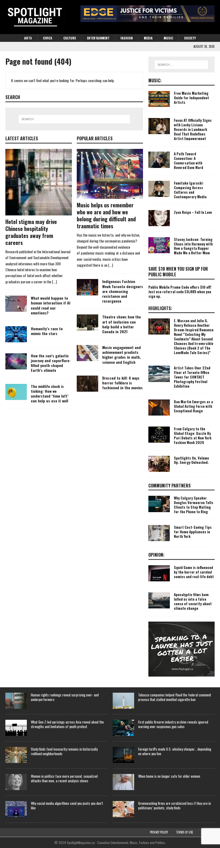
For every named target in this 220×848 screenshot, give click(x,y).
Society (190, 38)
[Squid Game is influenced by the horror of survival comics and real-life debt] (159, 573)
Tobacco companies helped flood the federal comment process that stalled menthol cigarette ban (174, 697)
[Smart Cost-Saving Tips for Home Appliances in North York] (159, 533)
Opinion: (156, 555)
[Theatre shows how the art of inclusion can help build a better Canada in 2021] (87, 322)
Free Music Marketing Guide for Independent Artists (191, 97)
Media (148, 38)
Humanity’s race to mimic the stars (47, 331)
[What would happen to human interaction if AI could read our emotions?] (16, 304)
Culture (69, 38)
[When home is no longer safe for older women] (123, 782)
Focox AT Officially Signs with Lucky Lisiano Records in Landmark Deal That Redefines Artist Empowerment (193, 129)
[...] (54, 281)
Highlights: (160, 308)
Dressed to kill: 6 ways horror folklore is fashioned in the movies (122, 382)
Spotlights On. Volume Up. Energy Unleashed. (191, 460)
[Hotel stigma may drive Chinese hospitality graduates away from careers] (38, 182)
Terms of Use (184, 832)
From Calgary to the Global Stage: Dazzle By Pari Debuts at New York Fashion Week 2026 (192, 435)
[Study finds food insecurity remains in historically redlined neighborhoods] (16, 755)
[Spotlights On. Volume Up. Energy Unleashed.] (159, 464)
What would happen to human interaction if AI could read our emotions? (50, 305)
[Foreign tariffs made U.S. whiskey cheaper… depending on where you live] (123, 755)
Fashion (126, 38)
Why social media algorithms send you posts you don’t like (67, 805)
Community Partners (169, 485)
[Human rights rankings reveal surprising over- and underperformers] (16, 701)
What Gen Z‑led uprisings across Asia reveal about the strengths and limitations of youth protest (67, 724)
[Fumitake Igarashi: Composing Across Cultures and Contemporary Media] (159, 189)
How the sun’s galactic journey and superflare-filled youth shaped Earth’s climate (51, 363)
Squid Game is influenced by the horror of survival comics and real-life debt (194, 572)
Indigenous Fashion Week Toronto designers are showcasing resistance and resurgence (122, 291)
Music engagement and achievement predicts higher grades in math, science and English (121, 354)
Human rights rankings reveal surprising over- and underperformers (65, 697)
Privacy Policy (159, 832)
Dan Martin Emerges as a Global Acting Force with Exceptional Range (193, 406)
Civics (47, 38)
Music (168, 38)
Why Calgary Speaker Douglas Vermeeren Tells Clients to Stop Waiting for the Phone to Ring (193, 504)
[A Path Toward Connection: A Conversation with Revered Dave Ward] (159, 160)
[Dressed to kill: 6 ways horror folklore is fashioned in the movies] (87, 384)
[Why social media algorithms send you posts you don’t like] (16, 809)
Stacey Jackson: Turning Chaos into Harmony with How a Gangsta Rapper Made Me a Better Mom (193, 246)
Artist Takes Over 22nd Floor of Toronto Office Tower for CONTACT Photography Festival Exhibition (192, 377)
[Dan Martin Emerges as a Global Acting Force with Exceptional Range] (159, 407)
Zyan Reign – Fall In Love (193, 212)
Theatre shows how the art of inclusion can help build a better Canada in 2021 (121, 324)
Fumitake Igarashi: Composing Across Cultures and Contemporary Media (190, 189)
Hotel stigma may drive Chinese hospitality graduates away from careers (31, 232)
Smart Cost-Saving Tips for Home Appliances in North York (193, 531)
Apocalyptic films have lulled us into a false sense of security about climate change (193, 601)
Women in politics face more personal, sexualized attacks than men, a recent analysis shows (64, 778)
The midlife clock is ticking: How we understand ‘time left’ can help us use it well (49, 393)
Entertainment (98, 38)
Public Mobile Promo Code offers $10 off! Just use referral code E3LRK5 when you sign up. (179, 291)
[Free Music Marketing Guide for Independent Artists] (159, 99)
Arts (28, 38)
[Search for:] (74, 119)
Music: (155, 80)
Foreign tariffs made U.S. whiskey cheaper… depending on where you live (174, 751)
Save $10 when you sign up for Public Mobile (178, 272)
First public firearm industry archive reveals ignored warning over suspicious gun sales (173, 724)
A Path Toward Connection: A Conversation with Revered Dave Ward (188, 160)
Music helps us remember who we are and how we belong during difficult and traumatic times (106, 215)
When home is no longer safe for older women (169, 776)
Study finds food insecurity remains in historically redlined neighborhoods (64, 751)
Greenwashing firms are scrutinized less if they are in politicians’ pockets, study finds (174, 805)
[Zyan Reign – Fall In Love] (159, 218)
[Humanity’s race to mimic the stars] (16, 334)
